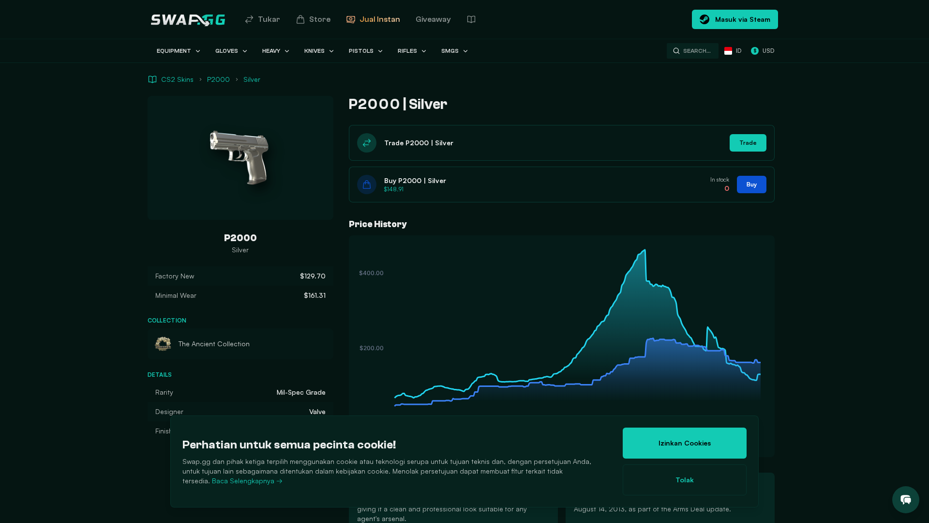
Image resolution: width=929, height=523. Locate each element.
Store (319, 19)
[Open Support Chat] (905, 499)
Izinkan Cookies (685, 443)
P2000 (218, 79)
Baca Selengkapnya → (247, 481)
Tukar (269, 19)
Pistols (361, 50)
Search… (697, 50)
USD (763, 50)
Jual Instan (380, 19)
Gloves (226, 50)
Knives (314, 50)
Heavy (271, 50)
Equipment (174, 50)
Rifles (407, 50)
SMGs (450, 50)
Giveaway (433, 19)
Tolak (684, 480)
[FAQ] (471, 19)
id (738, 50)
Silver (251, 79)
